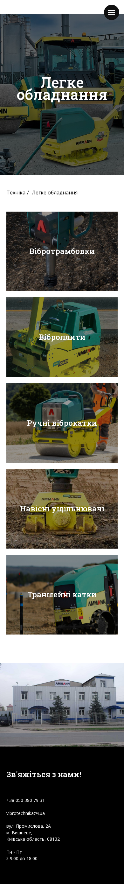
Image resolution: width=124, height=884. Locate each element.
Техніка (15, 562)
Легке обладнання (55, 562)
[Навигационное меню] (111, 12)
